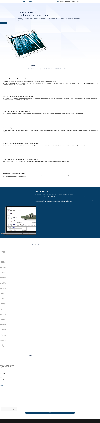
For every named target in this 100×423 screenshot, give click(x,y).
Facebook (2, 383)
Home (58, 1)
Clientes (73, 1)
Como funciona (11, 22)
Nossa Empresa (67, 1)
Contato (77, 1)
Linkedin (1, 385)
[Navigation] (21, 1)
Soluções (61, 1)
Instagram (2, 388)
